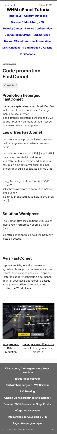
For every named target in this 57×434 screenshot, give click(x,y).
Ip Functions (27, 54)
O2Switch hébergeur (19, 385)
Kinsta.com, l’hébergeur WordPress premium (27, 370)
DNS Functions (11, 47)
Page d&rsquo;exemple (27, 423)
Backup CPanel (13, 41)
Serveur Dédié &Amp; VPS (27, 22)
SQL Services (42, 34)
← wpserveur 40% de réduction (11, 348)
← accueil (10, 5)
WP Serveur (41, 385)
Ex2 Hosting (27, 391)
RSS (53, 429)
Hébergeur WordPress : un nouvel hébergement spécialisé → (38, 348)
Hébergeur (14, 15)
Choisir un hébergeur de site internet (27, 397)
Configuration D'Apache (37, 47)
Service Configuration (38, 28)
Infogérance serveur (27, 378)
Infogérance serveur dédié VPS (27, 416)
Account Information (38, 41)
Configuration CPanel (18, 34)
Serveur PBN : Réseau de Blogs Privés (27, 404)
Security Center (12, 28)
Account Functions (35, 15)
